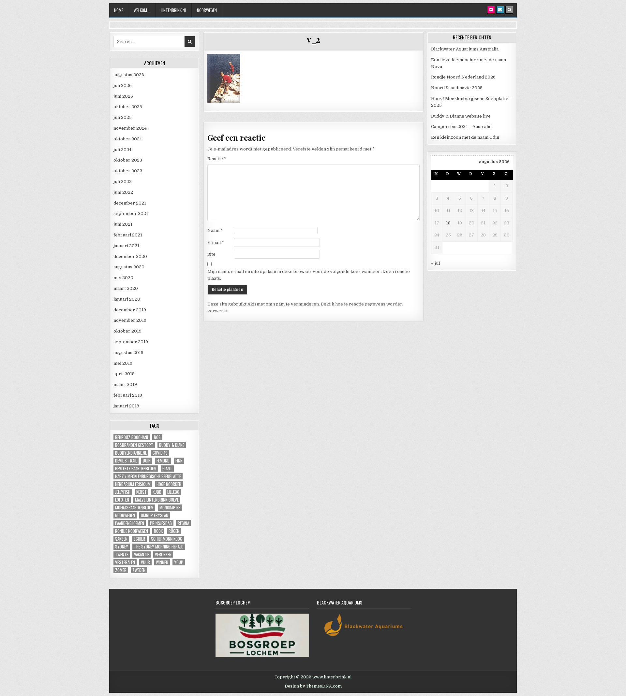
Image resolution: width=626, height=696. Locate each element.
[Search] (509, 10)
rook (158, 531)
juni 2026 (123, 96)
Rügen (174, 531)
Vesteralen (125, 562)
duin (147, 461)
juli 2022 (122, 181)
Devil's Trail (126, 461)
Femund (163, 461)
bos (157, 437)
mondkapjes (170, 507)
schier (139, 539)
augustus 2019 (128, 352)
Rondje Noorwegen (131, 531)
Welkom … (142, 10)
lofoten (122, 500)
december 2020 (130, 256)
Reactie (216, 158)
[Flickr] (491, 10)
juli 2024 (122, 149)
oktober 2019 (127, 331)
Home (118, 10)
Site (211, 254)
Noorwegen (207, 10)
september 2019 (130, 341)
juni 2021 (122, 224)
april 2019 (124, 373)
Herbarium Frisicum (133, 484)
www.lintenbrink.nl (331, 677)
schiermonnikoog (166, 539)
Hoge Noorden (168, 484)
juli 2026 (122, 85)
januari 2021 (126, 245)
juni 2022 (123, 192)
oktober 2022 (127, 170)
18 (448, 222)
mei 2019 (122, 363)
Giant (167, 468)
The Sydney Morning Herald (159, 547)
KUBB (157, 492)
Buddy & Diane (171, 445)
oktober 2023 (127, 160)
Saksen (121, 539)
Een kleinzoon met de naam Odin (465, 137)
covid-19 (160, 453)
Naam (215, 230)
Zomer (121, 570)
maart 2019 (125, 384)
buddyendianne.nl (131, 453)
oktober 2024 (127, 138)
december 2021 (129, 203)
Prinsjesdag (161, 523)
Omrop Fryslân (154, 515)
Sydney (121, 547)
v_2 (313, 39)
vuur (145, 562)
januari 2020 (126, 299)
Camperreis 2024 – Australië (461, 126)
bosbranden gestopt (134, 445)
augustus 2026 (128, 74)
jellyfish (122, 492)
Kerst (141, 492)
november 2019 (129, 320)
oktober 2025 (127, 106)
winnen (162, 562)
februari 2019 (127, 395)
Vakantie (141, 554)
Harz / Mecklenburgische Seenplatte (148, 476)
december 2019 (129, 309)
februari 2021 (127, 235)
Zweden (138, 570)
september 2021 (130, 213)
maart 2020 (125, 288)
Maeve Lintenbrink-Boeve (157, 500)
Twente (121, 554)
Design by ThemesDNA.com (313, 686)
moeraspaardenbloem (134, 507)
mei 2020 (123, 277)
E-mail (215, 242)
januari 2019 (126, 406)
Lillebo (173, 492)
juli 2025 (122, 117)
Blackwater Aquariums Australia (465, 49)
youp (178, 562)
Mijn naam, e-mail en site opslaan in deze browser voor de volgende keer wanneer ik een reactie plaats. (308, 275)
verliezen (163, 554)
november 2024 (130, 128)
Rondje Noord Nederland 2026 (463, 77)
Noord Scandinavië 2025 (457, 87)
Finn (179, 461)
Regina (183, 523)
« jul (435, 263)
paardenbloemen (129, 523)
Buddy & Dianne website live (461, 116)
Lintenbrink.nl (173, 10)
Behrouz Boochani (131, 437)
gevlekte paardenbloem (135, 468)
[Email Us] (500, 10)
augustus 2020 (128, 266)
